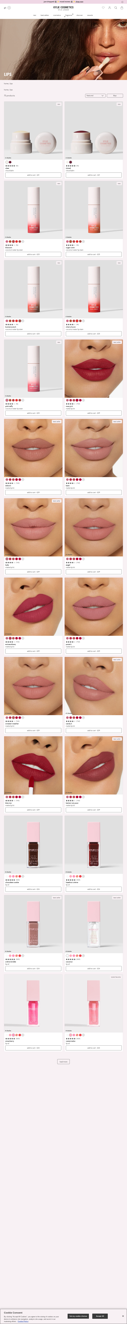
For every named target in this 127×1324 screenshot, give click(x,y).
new (34, 15)
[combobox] (95, 96)
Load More (63, 1061)
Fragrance (68, 15)
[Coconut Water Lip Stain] (33, 210)
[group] (63, 1)
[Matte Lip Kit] (94, 369)
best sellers (45, 15)
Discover (80, 15)
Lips (11, 83)
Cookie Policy (23, 1321)
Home (6, 83)
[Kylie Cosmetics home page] (63, 8)
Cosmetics (57, 15)
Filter (115, 95)
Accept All (100, 1316)
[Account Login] (109, 8)
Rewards (90, 15)
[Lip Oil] (33, 845)
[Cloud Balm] (33, 130)
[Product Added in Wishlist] (103, 7)
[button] (115, 8)
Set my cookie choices (78, 1316)
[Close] (123, 1316)
